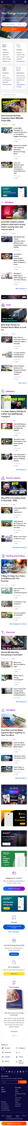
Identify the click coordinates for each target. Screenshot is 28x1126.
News (2, 1087)
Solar (8, 304)
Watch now (14, 792)
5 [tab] (16, 1036)
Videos (3, 1089)
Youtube (7, 1048)
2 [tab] (12, 1036)
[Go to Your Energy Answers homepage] (14, 2)
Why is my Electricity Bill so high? (19, 664)
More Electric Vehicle (19, 547)
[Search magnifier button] (25, 95)
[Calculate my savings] (21, 77)
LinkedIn (7, 1057)
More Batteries (20, 470)
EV (15, 1095)
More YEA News (20, 288)
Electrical (10, 632)
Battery (17, 1091)
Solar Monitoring (5, 1110)
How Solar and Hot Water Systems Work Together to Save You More (13, 732)
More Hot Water (20, 778)
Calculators (18, 1104)
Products (3, 1102)
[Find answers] (21, 53)
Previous (3, 1011)
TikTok (21, 1057)
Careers (24, 1115)
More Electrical (20, 702)
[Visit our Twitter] (12, 1071)
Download (14, 1031)
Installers (3, 1091)
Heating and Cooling (15, 556)
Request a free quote (14, 1123)
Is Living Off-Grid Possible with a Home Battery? (19, 355)
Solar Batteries (5, 1108)
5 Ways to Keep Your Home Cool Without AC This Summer (13, 578)
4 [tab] (15, 1036)
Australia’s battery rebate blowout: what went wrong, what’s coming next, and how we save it (13, 226)
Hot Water (11, 710)
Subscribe (14, 954)
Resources (17, 1106)
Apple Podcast (21, 1062)
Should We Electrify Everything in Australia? (11, 653)
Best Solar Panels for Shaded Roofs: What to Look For (13, 327)
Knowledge (18, 1087)
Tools (16, 1102)
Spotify (7, 1061)
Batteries (10, 391)
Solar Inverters (5, 1106)
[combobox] (10, 24)
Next (24, 1011)
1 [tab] (11, 1036)
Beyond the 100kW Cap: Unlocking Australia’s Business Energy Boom (20, 150)
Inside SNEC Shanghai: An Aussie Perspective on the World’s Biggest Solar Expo (20, 132)
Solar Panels (4, 1104)
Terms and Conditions (9, 1116)
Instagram (22, 1048)
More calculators (14, 932)
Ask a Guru (14, 974)
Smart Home (18, 1098)
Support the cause (14, 888)
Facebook (8, 1052)
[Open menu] (2, 2)
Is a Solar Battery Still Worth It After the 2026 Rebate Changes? (13, 414)
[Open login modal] (25, 2)
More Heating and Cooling (17, 624)
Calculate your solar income (15, 927)
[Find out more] (7, 77)
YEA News (8, 202)
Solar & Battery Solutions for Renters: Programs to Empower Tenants (20, 370)
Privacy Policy (17, 1116)
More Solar (22, 383)
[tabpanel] (14, 1011)
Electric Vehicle (13, 478)
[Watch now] (7, 53)
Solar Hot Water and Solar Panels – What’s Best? (20, 745)
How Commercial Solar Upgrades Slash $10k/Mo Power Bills (12, 118)
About (3, 1115)
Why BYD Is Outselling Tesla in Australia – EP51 (13, 499)
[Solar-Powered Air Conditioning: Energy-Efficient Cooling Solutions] (6, 691)
